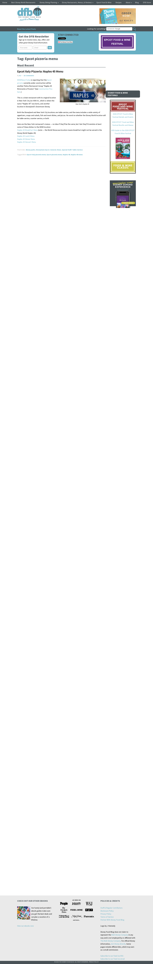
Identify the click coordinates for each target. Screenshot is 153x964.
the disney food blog (25, 7)
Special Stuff (67, 150)
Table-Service (77, 150)
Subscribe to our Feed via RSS (111, 956)
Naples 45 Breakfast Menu (27, 130)
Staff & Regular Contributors (111, 908)
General (53, 150)
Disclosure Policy (107, 911)
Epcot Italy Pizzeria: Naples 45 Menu (40, 71)
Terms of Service (107, 917)
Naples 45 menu (77, 154)
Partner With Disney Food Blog (112, 920)
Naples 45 (66, 154)
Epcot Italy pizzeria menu (36, 154)
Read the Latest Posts (26, 29)
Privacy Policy (105, 914)
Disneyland (40, 150)
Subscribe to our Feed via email (112, 959)
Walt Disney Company (119, 935)
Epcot (47, 150)
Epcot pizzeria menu (54, 154)
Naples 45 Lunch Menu (25, 136)
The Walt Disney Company (110, 941)
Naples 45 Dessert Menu (26, 142)
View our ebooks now (25, 926)
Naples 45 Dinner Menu (26, 139)
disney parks (30, 150)
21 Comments (29, 75)
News (59, 150)
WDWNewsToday (23, 80)
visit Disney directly (118, 944)
